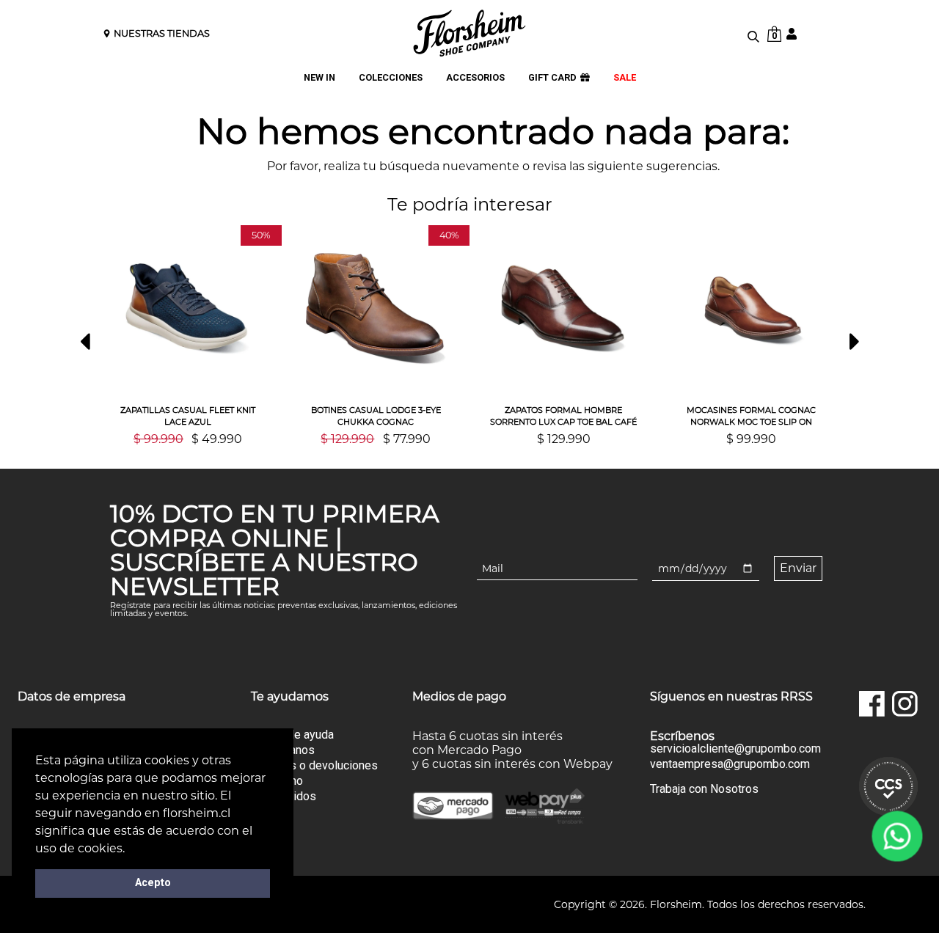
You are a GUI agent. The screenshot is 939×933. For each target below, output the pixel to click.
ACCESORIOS (475, 77)
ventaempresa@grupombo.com (730, 764)
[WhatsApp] (897, 836)
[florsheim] (469, 33)
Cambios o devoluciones (314, 765)
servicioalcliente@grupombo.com (735, 749)
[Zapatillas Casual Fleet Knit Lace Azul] (187, 308)
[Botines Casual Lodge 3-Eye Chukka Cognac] (375, 308)
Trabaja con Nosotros (704, 789)
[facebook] (872, 704)
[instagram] (905, 704)
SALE (624, 77)
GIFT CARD (552, 77)
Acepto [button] (153, 883)
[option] (188, 335)
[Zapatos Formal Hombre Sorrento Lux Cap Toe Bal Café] (563, 308)
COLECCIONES (391, 77)
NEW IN (319, 77)
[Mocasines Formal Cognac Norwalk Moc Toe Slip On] (751, 308)
